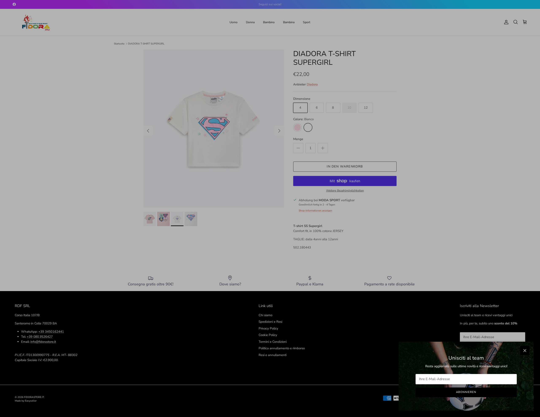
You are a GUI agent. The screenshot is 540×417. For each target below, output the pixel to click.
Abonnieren (466, 392)
